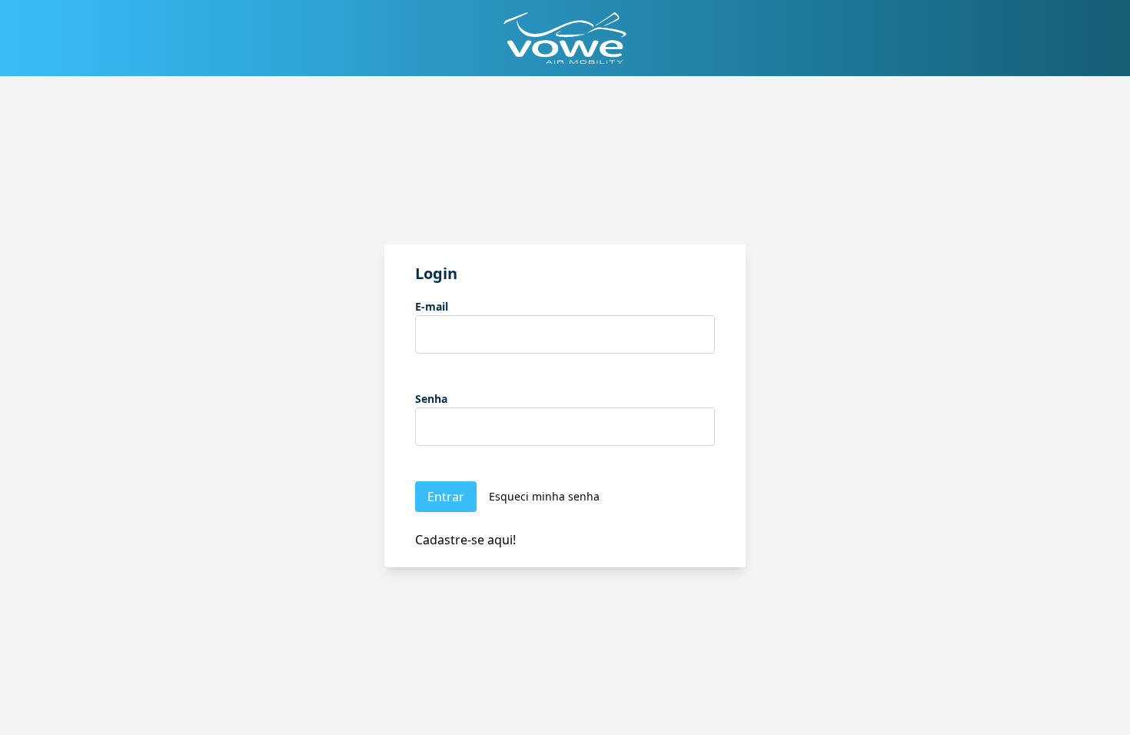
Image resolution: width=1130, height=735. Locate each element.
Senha (431, 398)
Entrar (445, 496)
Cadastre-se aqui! (465, 539)
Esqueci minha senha (544, 496)
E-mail (431, 306)
